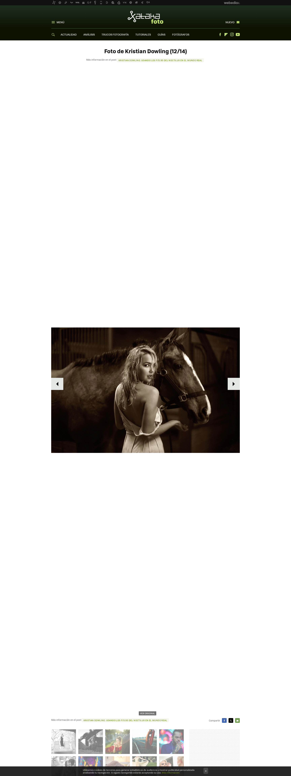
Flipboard (226, 34)
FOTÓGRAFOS (180, 34)
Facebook (220, 34)
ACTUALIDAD (69, 34)
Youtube (238, 34)
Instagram (232, 34)
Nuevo (229, 22)
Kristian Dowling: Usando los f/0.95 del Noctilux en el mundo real (160, 60)
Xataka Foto (145, 17)
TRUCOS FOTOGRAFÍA (115, 34)
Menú (60, 22)
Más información (171, 772)
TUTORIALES (143, 34)
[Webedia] (232, 3)
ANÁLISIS (89, 34)
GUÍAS (161, 34)
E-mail (237, 720)
